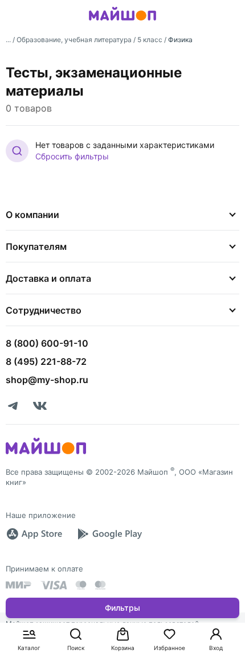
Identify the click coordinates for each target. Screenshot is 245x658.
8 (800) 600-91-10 (47, 343)
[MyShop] (46, 453)
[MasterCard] (81, 585)
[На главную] (122, 22)
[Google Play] (109, 534)
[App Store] (34, 534)
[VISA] (53, 585)
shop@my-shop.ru (47, 379)
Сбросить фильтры (72, 156)
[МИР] (19, 585)
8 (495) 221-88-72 (46, 361)
